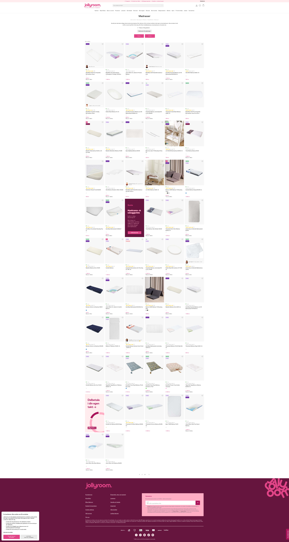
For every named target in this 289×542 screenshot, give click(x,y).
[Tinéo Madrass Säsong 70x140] (186, 154)
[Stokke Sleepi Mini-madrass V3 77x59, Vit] (166, 271)
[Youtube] (144, 535)
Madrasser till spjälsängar (144, 31)
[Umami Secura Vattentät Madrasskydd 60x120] (186, 232)
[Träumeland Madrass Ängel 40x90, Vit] (186, 349)
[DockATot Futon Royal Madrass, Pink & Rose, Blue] (126, 388)
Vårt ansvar (88, 513)
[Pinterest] (152, 535)
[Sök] (162, 5)
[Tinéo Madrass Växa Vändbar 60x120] (146, 232)
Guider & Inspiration (91, 506)
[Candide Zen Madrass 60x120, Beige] (106, 427)
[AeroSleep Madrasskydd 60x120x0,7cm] (126, 310)
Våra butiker (113, 510)
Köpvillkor (88, 498)
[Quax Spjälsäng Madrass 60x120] (126, 154)
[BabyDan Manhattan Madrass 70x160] (106, 154)
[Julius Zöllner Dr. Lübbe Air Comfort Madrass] (106, 310)
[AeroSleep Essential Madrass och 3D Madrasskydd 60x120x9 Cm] (166, 75)
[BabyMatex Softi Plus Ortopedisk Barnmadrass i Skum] (86, 75)
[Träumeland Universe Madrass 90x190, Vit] (146, 427)
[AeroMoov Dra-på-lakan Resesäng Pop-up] (86, 232)
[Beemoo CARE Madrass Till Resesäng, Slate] (168, 193)
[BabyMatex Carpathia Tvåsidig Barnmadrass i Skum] (86, 115)
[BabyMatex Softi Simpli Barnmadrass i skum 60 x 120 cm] (126, 193)
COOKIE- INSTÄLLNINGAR (28, 537)
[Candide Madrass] (106, 271)
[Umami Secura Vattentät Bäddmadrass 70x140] (186, 271)
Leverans (112, 498)
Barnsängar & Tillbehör (141, 19)
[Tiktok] (148, 535)
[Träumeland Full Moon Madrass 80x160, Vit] (126, 427)
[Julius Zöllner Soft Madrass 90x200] (106, 466)
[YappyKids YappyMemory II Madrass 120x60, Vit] (106, 388)
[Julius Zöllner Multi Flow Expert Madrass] (186, 427)
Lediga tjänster (114, 513)
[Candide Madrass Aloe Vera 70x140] (86, 388)
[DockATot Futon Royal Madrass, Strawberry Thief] (146, 388)
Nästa (149, 474)
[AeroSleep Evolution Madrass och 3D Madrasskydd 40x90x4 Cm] (126, 115)
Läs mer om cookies (8, 532)
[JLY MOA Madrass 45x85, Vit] (146, 193)
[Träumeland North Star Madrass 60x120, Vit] (166, 232)
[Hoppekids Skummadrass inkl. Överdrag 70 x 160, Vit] (126, 271)
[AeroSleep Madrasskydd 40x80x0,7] (106, 232)
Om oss (87, 517)
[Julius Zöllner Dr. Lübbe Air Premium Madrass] (126, 75)
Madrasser (156, 19)
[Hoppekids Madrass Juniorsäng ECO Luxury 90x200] (146, 115)
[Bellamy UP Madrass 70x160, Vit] (106, 349)
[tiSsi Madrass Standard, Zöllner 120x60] (106, 193)
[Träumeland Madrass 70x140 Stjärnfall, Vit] (166, 349)
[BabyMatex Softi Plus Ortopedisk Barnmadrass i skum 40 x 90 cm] (186, 115)
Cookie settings (89, 510)
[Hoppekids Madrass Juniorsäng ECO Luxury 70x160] (146, 271)
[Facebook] (136, 535)
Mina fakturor (89, 502)
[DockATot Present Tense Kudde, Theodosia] (166, 388)
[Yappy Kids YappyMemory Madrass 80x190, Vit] (186, 388)
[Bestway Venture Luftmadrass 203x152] (86, 349)
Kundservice (202, 1)
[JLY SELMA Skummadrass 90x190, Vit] (166, 154)
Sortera (149, 36)
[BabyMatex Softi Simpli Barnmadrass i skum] (146, 75)
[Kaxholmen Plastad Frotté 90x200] (86, 193)
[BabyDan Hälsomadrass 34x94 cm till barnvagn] (86, 154)
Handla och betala (115, 502)
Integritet (113, 506)
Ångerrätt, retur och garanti (118, 494)
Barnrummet (133, 19)
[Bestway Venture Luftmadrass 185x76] (86, 310)
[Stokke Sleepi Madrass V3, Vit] (106, 115)
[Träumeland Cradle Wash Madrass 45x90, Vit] (166, 115)
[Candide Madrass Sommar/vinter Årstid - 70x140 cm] (126, 349)
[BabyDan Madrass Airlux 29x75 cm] (166, 310)
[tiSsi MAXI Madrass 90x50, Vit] (186, 75)
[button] (200, 5)
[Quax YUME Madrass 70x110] (166, 427)
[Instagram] (140, 535)
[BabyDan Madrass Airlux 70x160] (86, 271)
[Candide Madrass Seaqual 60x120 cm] (186, 193)
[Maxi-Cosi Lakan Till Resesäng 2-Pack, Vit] (146, 154)
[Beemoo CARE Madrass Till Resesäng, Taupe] (166, 193)
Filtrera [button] (139, 36)
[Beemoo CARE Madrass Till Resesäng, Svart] (167, 193)
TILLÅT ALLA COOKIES (11, 537)
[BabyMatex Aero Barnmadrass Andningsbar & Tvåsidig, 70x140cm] (106, 75)
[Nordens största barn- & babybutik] (92, 5)
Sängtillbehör (150, 19)
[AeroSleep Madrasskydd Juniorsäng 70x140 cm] (146, 349)
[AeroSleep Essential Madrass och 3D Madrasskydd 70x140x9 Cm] (186, 310)
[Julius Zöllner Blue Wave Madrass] (86, 466)
